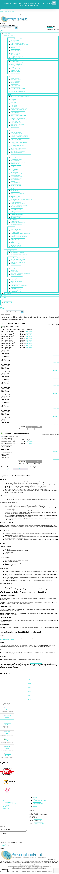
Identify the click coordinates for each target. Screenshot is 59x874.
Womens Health (11, 226)
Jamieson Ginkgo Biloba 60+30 (18, 290)
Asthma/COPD (10, 94)
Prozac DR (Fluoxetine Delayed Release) (20, 44)
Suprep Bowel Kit (15, 169)
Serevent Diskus (14, 125)
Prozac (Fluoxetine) (15, 46)
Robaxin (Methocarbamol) (17, 208)
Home (1, 30)
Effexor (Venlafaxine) (16, 55)
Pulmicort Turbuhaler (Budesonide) (19, 108)
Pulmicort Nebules (15, 114)
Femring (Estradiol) (15, 227)
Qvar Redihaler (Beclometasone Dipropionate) (21, 119)
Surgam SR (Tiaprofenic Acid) (17, 211)
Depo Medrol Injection (16, 196)
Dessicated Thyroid (15, 217)
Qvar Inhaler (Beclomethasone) (18, 118)
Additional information (20, 469)
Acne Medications (11, 250)
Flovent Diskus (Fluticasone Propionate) (20, 96)
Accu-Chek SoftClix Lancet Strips (18, 259)
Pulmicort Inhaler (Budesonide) (18, 111)
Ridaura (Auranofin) (15, 192)
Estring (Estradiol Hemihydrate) (18, 238)
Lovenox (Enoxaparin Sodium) (18, 91)
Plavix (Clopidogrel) (15, 85)
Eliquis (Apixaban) (15, 78)
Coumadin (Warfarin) (15, 87)
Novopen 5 (13, 263)
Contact (2, 308)
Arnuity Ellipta (14, 105)
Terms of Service (3, 845)
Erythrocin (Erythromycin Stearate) (19, 142)
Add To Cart (29, 331)
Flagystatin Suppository (16, 245)
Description (7, 469)
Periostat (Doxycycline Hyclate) (18, 145)
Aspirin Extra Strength (16, 274)
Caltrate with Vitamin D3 (16, 281)
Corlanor (13, 92)
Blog (1, 307)
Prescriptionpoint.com (36, 663)
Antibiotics (9, 129)
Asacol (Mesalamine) (15, 179)
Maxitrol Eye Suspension (16, 130)
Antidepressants (11, 37)
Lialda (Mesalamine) (15, 182)
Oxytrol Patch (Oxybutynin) (17, 200)
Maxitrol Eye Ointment (16, 139)
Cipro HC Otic (14, 144)
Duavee (12, 242)
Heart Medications (11, 75)
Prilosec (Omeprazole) (16, 157)
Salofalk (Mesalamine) (16, 185)
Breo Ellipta (13, 101)
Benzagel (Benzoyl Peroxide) (17, 252)
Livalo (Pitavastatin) (15, 81)
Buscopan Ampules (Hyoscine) (18, 162)
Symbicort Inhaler (15, 127)
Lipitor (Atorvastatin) (15, 76)
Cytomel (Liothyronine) (16, 216)
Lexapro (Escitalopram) (16, 50)
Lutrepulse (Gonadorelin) (16, 230)
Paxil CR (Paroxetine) (15, 53)
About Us (35, 797)
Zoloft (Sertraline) (15, 41)
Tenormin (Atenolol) (15, 82)
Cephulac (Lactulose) (15, 160)
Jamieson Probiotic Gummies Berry (19, 285)
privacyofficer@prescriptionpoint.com (44, 871)
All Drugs (5, 806)
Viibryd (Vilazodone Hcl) (16, 38)
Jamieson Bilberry (15, 288)
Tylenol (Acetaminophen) (16, 268)
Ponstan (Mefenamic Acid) (17, 206)
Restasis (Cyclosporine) (16, 224)
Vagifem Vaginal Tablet (16, 229)
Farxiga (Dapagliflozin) (16, 65)
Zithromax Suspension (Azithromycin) (19, 136)
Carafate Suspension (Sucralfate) (18, 173)
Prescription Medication (9, 35)
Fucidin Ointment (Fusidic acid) (18, 151)
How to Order (3, 295)
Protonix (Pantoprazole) (16, 168)
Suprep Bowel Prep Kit (16, 187)
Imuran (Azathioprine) (16, 221)
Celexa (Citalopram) (15, 40)
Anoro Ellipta (14, 103)
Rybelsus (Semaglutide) (16, 64)
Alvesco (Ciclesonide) (15, 121)
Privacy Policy (3, 843)
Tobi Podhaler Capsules (16, 152)
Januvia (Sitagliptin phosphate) (18, 63)
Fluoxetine (13, 47)
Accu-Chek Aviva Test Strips (17, 260)
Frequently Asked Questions (39, 800)
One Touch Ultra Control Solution (18, 262)
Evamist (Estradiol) (15, 239)
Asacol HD (13, 181)
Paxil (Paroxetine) (15, 52)
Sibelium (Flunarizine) (16, 209)
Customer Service (8, 301)
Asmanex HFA (14, 117)
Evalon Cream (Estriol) (16, 246)
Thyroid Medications (12, 212)
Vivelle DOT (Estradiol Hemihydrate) (19, 236)
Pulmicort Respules (15, 112)
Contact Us (35, 805)
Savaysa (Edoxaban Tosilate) (17, 90)
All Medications (7, 293)
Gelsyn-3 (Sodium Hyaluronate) (18, 203)
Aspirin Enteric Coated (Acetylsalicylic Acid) (20, 273)
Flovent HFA (13, 98)
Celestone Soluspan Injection (17, 193)
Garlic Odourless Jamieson (17, 287)
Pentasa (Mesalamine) (16, 184)
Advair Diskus (14, 102)
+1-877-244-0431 (4, 9)
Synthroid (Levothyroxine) (17, 214)
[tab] (7, 469)
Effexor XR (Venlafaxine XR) (17, 56)
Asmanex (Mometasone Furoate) (18, 115)
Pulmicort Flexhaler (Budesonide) (18, 109)
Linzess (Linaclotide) (15, 172)
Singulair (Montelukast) (16, 122)
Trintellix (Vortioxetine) (16, 57)
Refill (5, 297)
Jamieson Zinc (14, 279)
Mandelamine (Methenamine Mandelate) (20, 138)
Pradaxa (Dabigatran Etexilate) (18, 88)
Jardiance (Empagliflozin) (16, 61)
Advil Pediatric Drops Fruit (17, 276)
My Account (3, 23)
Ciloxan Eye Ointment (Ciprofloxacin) (19, 135)
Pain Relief (9, 267)
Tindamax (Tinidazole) (16, 132)
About (1, 299)
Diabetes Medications (12, 59)
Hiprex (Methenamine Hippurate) (18, 148)
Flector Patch (14, 195)
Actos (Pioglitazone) (15, 73)
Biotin (12, 282)
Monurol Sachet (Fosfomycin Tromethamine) (21, 154)
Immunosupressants (12, 219)
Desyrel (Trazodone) (15, 49)
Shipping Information (9, 302)
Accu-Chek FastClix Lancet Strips (18, 257)
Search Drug (7, 33)
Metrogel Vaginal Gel (15, 146)
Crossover (7, 314)
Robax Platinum (14, 190)
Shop (1, 32)
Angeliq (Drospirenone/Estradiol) (18, 235)
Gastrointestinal (11, 156)
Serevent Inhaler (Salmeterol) (17, 124)
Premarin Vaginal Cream (16, 244)
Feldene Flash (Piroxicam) (16, 198)
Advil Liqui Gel (14, 270)
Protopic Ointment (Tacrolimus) (18, 222)
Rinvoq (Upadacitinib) (16, 202)
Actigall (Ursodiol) (15, 163)
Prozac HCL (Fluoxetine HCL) (17, 43)
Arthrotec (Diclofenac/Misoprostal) (19, 205)
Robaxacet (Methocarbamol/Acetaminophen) (21, 199)
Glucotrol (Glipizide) (15, 70)
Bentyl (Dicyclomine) (15, 171)
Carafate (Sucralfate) (15, 175)
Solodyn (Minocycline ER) (16, 149)
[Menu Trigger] (54, 3)
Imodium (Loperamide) (16, 165)
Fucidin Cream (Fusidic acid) (17, 133)
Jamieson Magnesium (16, 291)
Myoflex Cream (14, 271)
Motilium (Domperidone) (16, 159)
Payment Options (8, 304)
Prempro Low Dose (15, 232)
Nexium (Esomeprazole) (16, 178)
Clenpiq (12, 166)
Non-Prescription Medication (10, 249)
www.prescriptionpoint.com (7, 639)
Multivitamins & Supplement (13, 278)
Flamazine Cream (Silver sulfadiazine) (19, 141)
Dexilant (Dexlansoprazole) (17, 176)
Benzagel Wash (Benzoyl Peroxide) (19, 254)
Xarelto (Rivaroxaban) (16, 79)
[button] (4, 870)
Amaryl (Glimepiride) (15, 71)
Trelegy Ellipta (14, 99)
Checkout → (50, 27)
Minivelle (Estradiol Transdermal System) (20, 233)
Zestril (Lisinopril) (15, 84)
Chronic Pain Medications (13, 188)
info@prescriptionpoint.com (7, 11)
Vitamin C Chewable (15, 284)
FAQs (1, 305)
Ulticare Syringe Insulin (16, 265)
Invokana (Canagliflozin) (16, 68)
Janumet (13, 67)
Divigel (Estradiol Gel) (15, 241)
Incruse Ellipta (14, 106)
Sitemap (35, 806)
